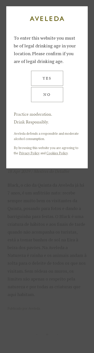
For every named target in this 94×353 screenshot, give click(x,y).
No (47, 94)
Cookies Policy (57, 153)
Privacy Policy (29, 153)
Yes (47, 78)
